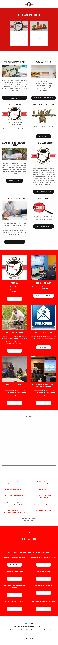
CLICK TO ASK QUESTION (43, 295)
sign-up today (43, 347)
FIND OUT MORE (14, 350)
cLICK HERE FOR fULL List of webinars (15, 98)
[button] (3, 4)
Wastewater (9, 505)
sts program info (14, 180)
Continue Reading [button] (18, 43)
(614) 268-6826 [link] (29, 631)
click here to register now (43, 97)
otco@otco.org (17, 123)
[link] (29, 4)
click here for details (43, 191)
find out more (14, 298)
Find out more (43, 136)
